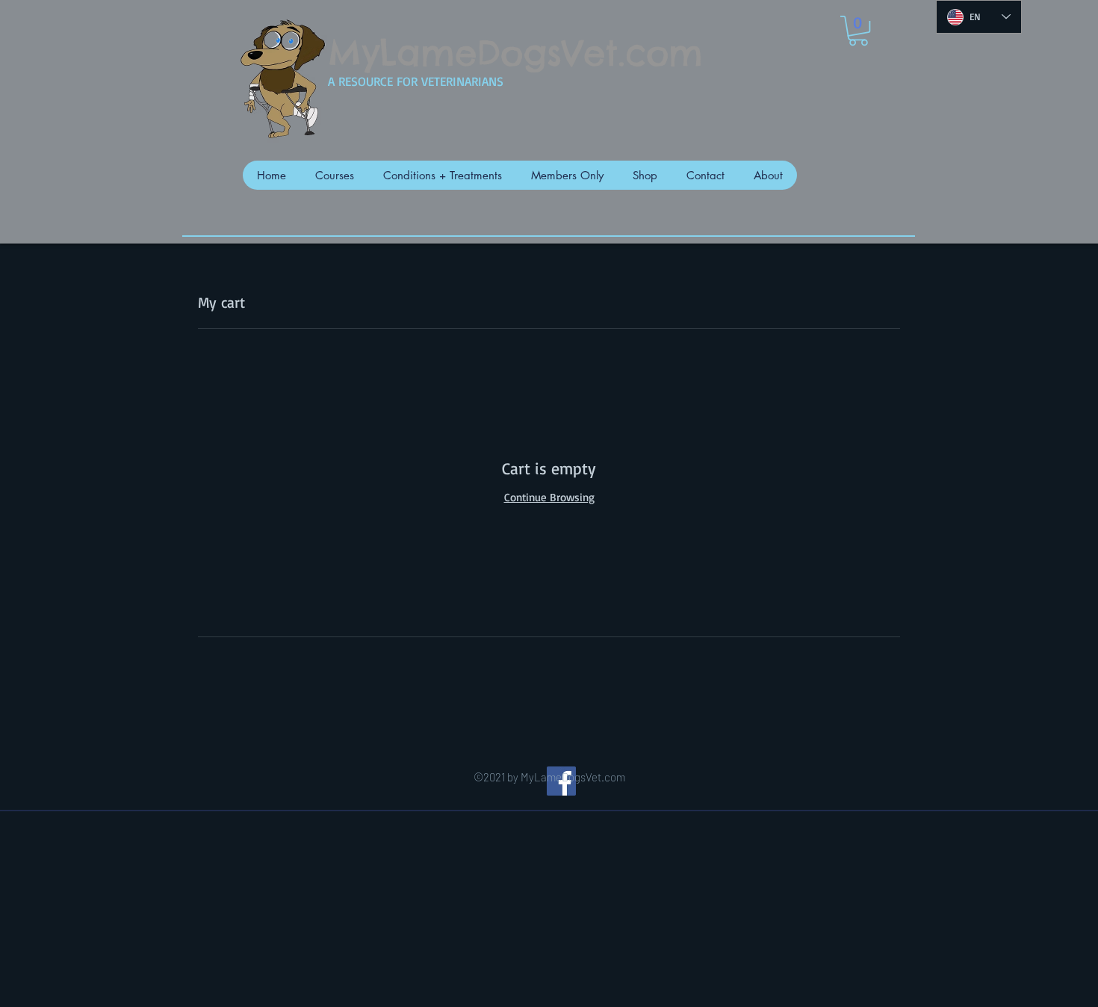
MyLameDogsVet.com (515, 53)
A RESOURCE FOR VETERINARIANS (415, 81)
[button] (858, 31)
